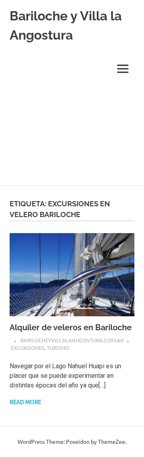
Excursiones (27, 347)
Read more (25, 402)
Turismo (58, 347)
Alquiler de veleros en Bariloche (71, 327)
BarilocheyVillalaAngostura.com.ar (72, 340)
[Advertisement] (72, 135)
